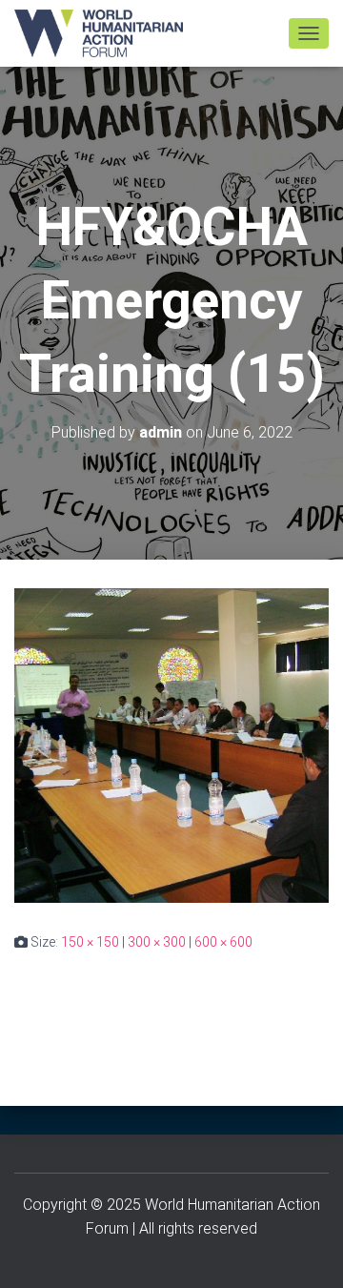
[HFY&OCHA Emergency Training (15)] (171, 744)
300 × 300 (157, 942)
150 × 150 (90, 942)
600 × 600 (223, 942)
